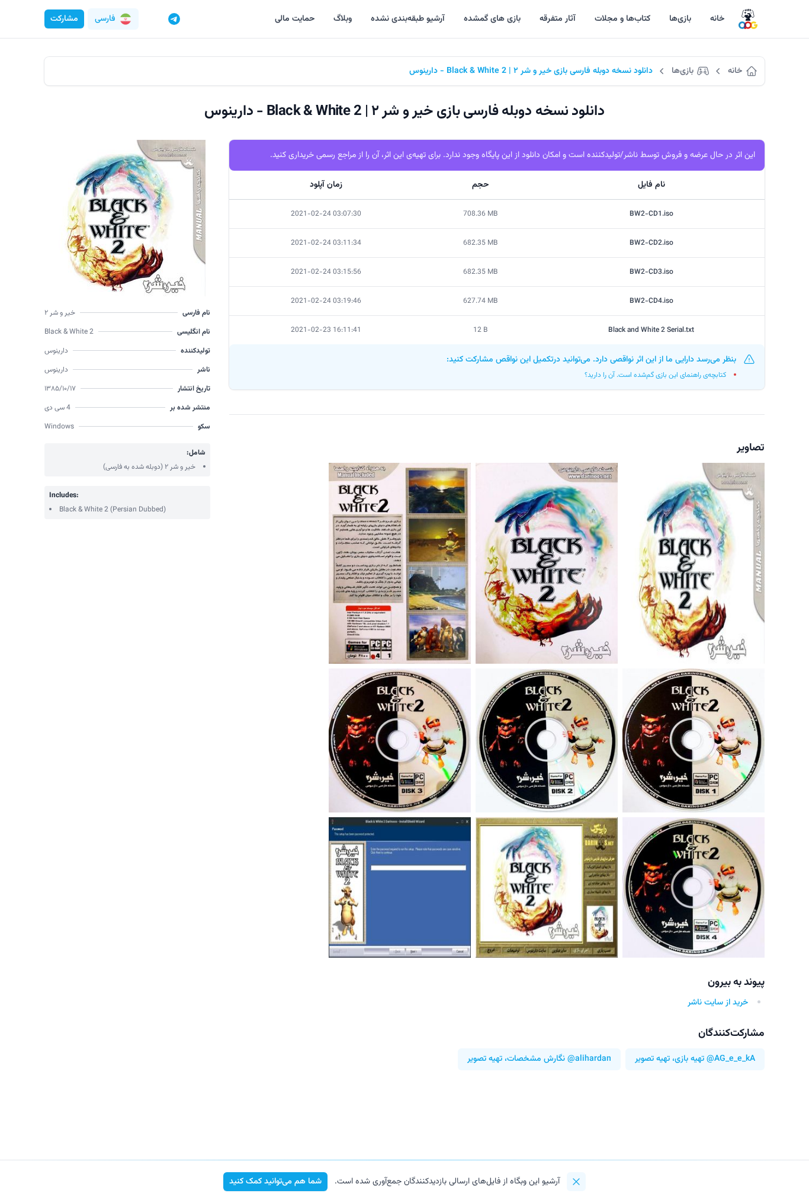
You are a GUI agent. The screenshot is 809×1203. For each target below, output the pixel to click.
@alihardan (589, 1059)
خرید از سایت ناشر (718, 1002)
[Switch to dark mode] (151, 18)
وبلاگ (342, 18)
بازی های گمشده (492, 18)
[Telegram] (174, 18)
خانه (717, 18)
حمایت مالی (294, 18)
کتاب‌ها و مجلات (622, 18)
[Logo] (748, 19)
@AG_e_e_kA (731, 1059)
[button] (113, 19)
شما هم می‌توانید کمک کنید (275, 1181)
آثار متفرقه (558, 18)
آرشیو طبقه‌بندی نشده (408, 18)
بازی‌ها (680, 18)
